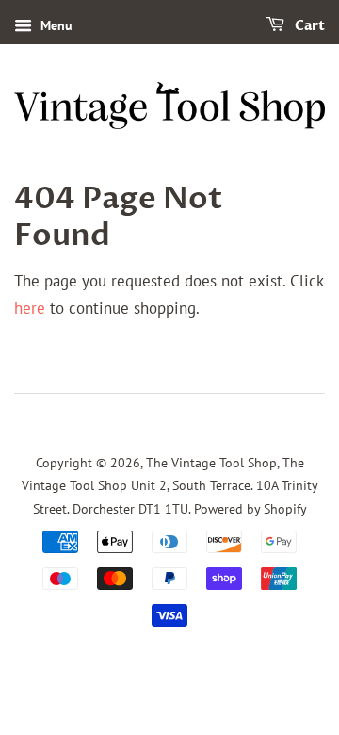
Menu (55, 25)
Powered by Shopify (250, 508)
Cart (308, 26)
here (29, 308)
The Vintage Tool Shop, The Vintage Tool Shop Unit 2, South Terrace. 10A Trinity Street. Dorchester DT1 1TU (170, 485)
